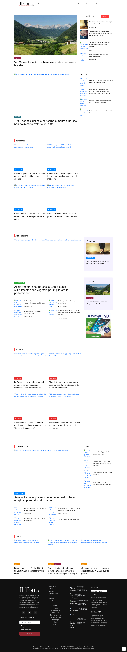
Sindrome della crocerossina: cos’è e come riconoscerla (35, 509)
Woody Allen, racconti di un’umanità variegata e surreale (102, 483)
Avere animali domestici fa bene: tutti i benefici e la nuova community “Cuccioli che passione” (30, 425)
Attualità (77, 4)
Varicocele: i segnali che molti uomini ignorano (100, 112)
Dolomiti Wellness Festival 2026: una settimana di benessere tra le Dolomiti (29, 571)
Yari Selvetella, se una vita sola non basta (102, 473)
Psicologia (55, 619)
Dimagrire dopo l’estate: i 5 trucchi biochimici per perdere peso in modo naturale (69, 312)
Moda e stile (56, 612)
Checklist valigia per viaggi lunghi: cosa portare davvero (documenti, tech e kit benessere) (64, 385)
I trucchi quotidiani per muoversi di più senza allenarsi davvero (100, 23)
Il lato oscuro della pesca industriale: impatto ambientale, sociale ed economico (65, 425)
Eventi (88, 4)
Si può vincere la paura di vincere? (69, 519)
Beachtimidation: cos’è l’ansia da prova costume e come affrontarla (62, 215)
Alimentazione (52, 4)
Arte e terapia (55, 610)
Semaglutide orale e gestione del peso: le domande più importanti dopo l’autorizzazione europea (100, 33)
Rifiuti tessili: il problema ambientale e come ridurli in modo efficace (79, 596)
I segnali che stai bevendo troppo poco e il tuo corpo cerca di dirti (101, 81)
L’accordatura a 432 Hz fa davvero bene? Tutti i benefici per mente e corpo (29, 216)
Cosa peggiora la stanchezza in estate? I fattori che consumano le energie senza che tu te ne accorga (99, 91)
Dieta (55, 622)
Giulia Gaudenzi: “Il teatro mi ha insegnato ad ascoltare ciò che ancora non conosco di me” (82, 589)
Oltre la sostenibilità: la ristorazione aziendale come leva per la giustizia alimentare (82, 602)
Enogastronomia (55, 615)
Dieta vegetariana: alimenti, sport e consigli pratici (68, 302)
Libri (97, 4)
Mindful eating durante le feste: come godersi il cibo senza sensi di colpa (35, 302)
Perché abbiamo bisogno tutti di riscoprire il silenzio (98, 55)
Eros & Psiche (19, 493)
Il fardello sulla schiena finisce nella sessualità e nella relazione (69, 509)
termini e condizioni (26, 629)
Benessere (26, 4)
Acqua (56, 608)
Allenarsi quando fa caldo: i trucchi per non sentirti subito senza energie (29, 176)
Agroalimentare (55, 617)
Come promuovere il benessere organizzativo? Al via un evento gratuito (95, 571)
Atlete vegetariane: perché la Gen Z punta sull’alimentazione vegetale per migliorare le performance (41, 290)
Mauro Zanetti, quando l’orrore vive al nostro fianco (102, 453)
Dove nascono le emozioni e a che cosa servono (34, 519)
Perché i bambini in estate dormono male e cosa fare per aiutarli (100, 102)
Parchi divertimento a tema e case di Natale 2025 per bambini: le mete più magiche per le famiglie (63, 571)
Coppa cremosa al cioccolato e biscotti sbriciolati (33, 312)
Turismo (66, 4)
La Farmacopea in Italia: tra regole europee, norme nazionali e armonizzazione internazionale (29, 385)
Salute (39, 4)
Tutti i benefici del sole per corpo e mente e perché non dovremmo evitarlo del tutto (45, 122)
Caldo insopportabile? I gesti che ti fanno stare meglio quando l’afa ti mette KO (62, 176)
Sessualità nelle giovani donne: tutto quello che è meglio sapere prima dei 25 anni (44, 499)
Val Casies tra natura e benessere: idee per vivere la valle (45, 64)
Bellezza (55, 605)
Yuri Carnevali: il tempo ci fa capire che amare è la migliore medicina (102, 463)
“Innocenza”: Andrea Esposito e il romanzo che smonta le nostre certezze (99, 44)
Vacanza (55, 624)
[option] (98, 255)
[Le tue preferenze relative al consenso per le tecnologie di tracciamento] (124, 649)
